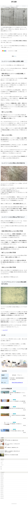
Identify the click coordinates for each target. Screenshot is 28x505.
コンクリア (5, 330)
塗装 (14, 399)
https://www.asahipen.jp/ (17, 382)
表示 (15, 56)
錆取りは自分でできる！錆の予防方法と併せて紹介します (17, 408)
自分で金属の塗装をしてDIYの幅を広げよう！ (16, 423)
